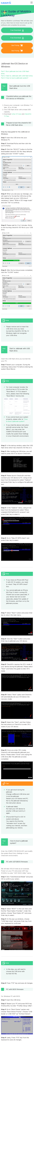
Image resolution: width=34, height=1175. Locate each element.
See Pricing (15, 45)
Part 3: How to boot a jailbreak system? (14, 78)
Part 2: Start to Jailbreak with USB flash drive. (17, 76)
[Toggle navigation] (31, 2)
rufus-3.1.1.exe (16, 114)
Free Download (15, 30)
